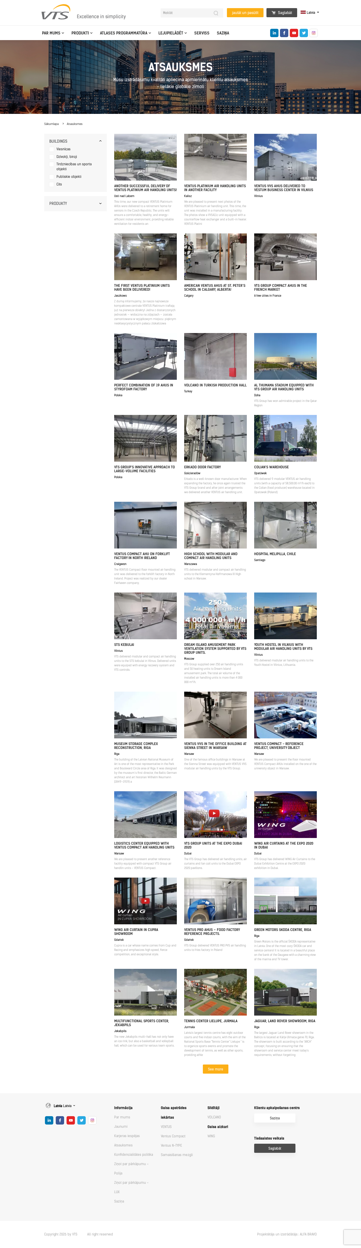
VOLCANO (214, 1117)
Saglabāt (284, 13)
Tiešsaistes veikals (269, 1138)
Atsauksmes (75, 124)
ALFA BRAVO (308, 1234)
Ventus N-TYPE (171, 1145)
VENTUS (166, 1127)
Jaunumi (120, 1127)
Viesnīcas (63, 149)
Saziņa (223, 33)
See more (215, 1069)
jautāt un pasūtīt (245, 13)
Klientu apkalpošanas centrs (277, 1108)
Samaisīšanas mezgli (177, 1155)
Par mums (51, 33)
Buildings (58, 141)
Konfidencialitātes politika (133, 1155)
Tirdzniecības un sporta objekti (74, 166)
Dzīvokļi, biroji (66, 157)
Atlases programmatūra (123, 33)
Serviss (201, 33)
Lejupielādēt (170, 33)
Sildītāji (214, 1108)
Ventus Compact (173, 1136)
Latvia (311, 13)
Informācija (123, 1108)
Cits (59, 184)
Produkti (80, 33)
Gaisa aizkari (218, 1127)
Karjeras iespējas (127, 1136)
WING (211, 1136)
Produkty (58, 203)
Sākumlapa (51, 124)
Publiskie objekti (68, 177)
